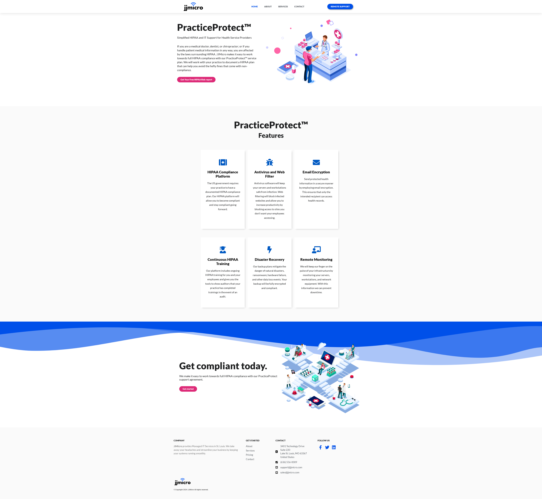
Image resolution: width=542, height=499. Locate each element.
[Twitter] (327, 447)
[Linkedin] (334, 447)
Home (254, 6)
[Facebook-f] (321, 447)
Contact (299, 6)
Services (283, 6)
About (268, 6)
